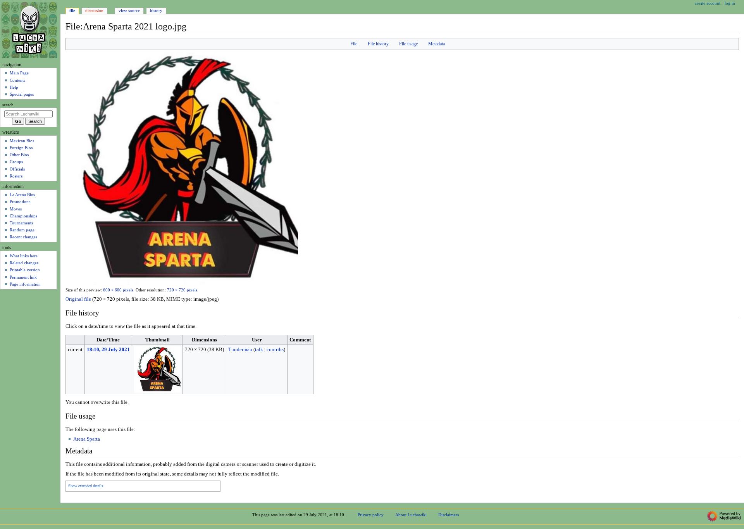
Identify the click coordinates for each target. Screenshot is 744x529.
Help (14, 87)
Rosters (16, 176)
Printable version (25, 269)
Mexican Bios (22, 140)
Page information (25, 284)
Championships (23, 216)
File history (378, 44)
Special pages (22, 94)
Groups (16, 161)
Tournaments (21, 223)
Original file (78, 299)
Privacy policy (371, 514)
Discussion (94, 10)
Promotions (20, 201)
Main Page (19, 73)
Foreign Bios (21, 147)
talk (259, 349)
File (353, 44)
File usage (408, 44)
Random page (22, 229)
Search (8, 105)
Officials (17, 169)
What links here (24, 255)
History (156, 10)
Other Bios (19, 154)
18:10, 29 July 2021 (108, 349)
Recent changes (23, 236)
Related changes (24, 262)
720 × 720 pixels (182, 290)
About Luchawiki (411, 514)
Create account (707, 3)
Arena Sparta (86, 439)
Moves (16, 209)
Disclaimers (448, 514)
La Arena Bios (22, 194)
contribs (275, 349)
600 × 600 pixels (118, 290)
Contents (17, 80)
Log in (730, 3)
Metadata (436, 44)
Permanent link (23, 277)
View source (129, 10)
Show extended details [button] (85, 486)
